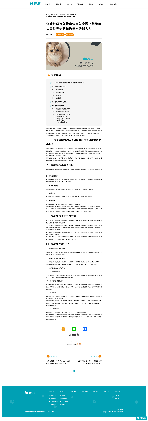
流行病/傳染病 (61, 15)
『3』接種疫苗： (61, 120)
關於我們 (95, 391)
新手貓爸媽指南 (64, 401)
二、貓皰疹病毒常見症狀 (59, 87)
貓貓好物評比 (63, 404)
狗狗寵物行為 (52, 395)
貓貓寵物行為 (63, 395)
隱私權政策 (120, 410)
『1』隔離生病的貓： (62, 116)
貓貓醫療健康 (71, 15)
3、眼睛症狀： (58, 95)
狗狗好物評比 (52, 404)
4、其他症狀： (58, 98)
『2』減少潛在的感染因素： (64, 118)
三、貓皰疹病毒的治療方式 (59, 102)
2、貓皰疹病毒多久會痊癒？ (62, 111)
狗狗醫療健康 (52, 398)
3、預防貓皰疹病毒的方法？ (62, 114)
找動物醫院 (85, 391)
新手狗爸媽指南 (53, 401)
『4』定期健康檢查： (62, 122)
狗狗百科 (51, 391)
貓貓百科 (53, 15)
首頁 (47, 15)
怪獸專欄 (73, 391)
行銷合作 (117, 395)
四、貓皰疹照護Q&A (58, 106)
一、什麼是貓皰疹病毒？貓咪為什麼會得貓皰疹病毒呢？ (68, 83)
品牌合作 (117, 391)
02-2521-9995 (50, 412)
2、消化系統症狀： (59, 92)
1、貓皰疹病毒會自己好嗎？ (62, 109)
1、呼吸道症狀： (59, 90)
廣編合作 (117, 398)
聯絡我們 (106, 391)
